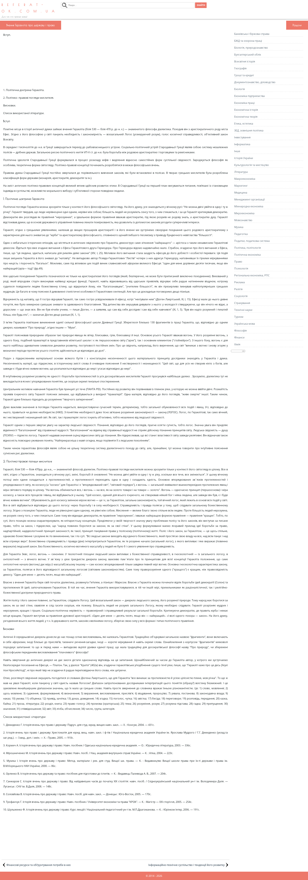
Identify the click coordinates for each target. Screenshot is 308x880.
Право (238, 261)
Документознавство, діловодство (254, 82)
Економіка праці (244, 103)
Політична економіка (247, 254)
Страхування (242, 303)
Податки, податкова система (252, 241)
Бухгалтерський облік (247, 54)
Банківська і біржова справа (251, 34)
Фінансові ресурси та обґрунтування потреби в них (38, 865)
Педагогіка (241, 234)
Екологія (239, 89)
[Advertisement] (115, 62)
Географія (240, 68)
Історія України (243, 158)
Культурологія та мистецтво (251, 165)
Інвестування (242, 137)
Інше (237, 151)
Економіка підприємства (249, 96)
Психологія (241, 268)
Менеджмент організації (249, 199)
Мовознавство (243, 220)
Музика (238, 227)
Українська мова (244, 323)
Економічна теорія (245, 116)
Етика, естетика (243, 123)
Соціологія (241, 296)
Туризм (238, 317)
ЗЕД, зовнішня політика (248, 130)
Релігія (238, 289)
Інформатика (242, 144)
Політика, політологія (247, 248)
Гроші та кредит (244, 75)
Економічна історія (246, 110)
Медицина (240, 192)
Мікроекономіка (244, 213)
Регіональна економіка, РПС (252, 275)
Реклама (239, 282)
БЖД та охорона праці (248, 41)
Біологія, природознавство (251, 47)
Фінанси (239, 337)
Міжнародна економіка (248, 206)
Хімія (237, 344)
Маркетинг (241, 185)
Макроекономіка (244, 179)
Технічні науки (243, 310)
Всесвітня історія (244, 61)
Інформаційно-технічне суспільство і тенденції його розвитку (186, 865)
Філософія (240, 330)
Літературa (241, 172)
